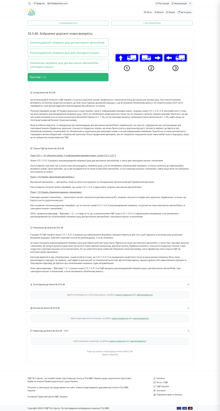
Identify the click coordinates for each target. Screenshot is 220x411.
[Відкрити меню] (190, 3)
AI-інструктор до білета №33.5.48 (49, 284)
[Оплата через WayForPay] (179, 408)
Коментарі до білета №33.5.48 (50, 331)
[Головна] (32, 12)
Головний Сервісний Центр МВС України (47, 396)
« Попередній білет (68, 23)
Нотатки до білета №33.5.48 (46, 308)
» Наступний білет (152, 23)
